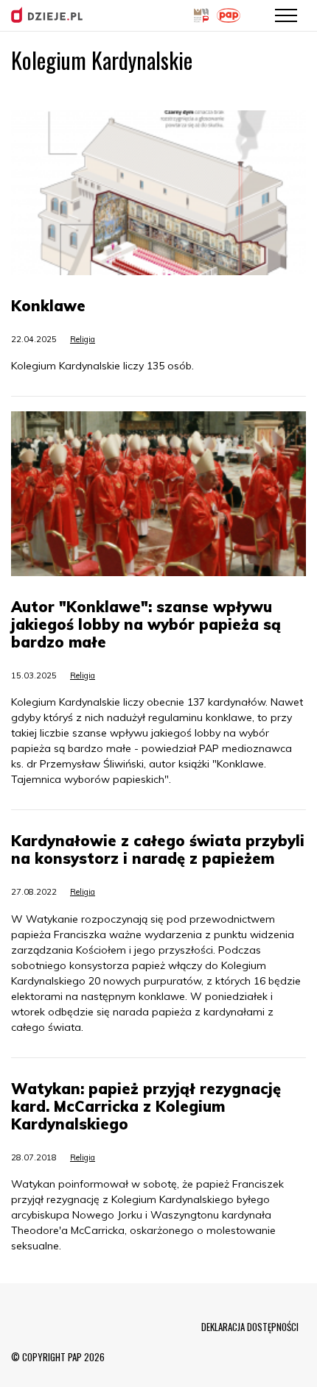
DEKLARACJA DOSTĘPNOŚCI (250, 1326)
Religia (82, 339)
